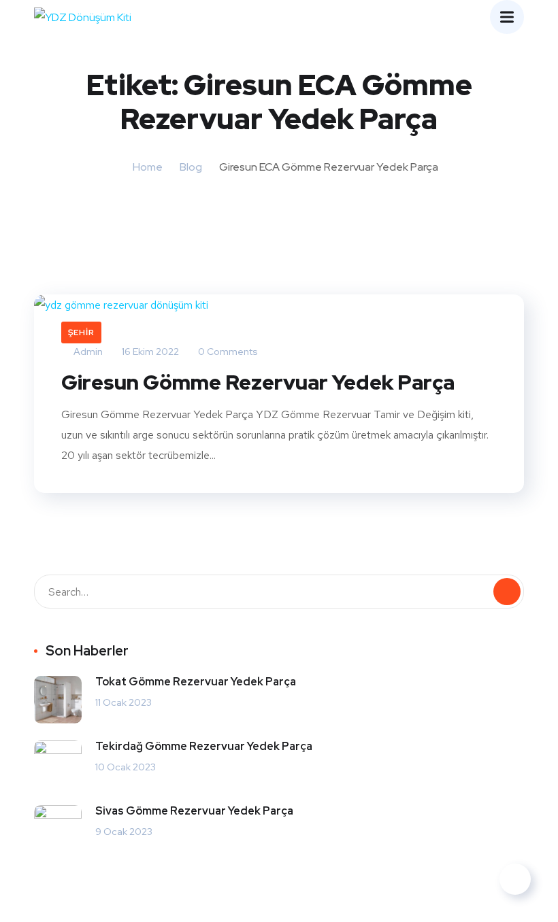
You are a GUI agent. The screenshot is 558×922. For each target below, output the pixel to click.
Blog (191, 167)
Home (148, 167)
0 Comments (227, 351)
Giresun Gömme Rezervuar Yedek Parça (258, 382)
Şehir (81, 332)
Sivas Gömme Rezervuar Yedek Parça (194, 811)
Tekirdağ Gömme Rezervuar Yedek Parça (203, 746)
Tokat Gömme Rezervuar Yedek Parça (195, 682)
